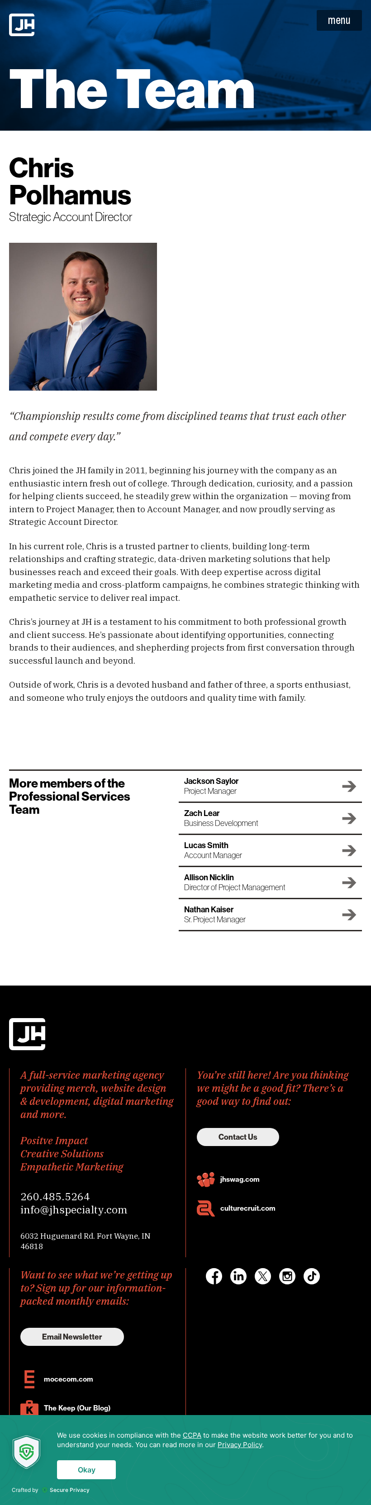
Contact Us (238, 1137)
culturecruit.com (248, 1208)
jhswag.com (240, 1179)
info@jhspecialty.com (74, 1209)
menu (339, 20)
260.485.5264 (55, 1196)
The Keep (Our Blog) (77, 1408)
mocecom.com (68, 1379)
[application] (185, 1460)
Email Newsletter (72, 1336)
